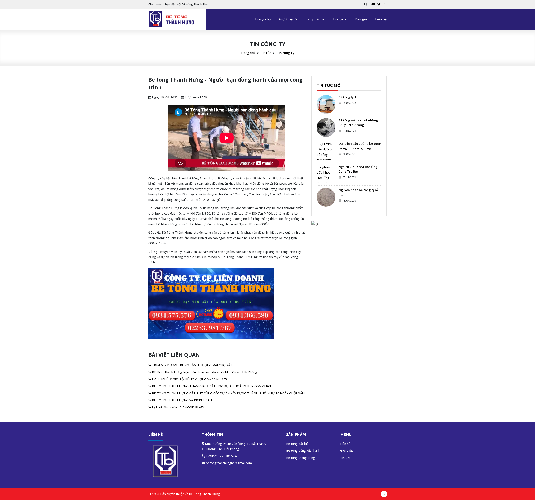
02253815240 (228, 456)
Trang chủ (263, 19)
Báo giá (361, 19)
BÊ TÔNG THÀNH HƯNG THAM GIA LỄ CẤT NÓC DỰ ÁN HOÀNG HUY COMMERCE (211, 386)
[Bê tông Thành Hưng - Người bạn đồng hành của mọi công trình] (172, 19)
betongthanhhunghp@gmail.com (229, 463)
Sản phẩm (314, 19)
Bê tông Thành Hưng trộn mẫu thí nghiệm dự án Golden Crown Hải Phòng (204, 372)
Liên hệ (381, 19)
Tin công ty (285, 53)
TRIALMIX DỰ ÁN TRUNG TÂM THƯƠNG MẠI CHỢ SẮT (191, 365)
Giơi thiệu (346, 450)
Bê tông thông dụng (300, 457)
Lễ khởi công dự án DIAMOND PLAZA (178, 407)
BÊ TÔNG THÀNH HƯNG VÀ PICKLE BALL (182, 400)
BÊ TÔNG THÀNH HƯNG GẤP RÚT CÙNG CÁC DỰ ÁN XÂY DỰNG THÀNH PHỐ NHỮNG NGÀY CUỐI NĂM (228, 393)
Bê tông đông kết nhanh (303, 450)
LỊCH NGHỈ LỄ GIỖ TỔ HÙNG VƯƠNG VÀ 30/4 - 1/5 (189, 379)
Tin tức (338, 19)
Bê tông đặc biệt (298, 443)
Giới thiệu (287, 19)
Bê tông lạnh (348, 97)
